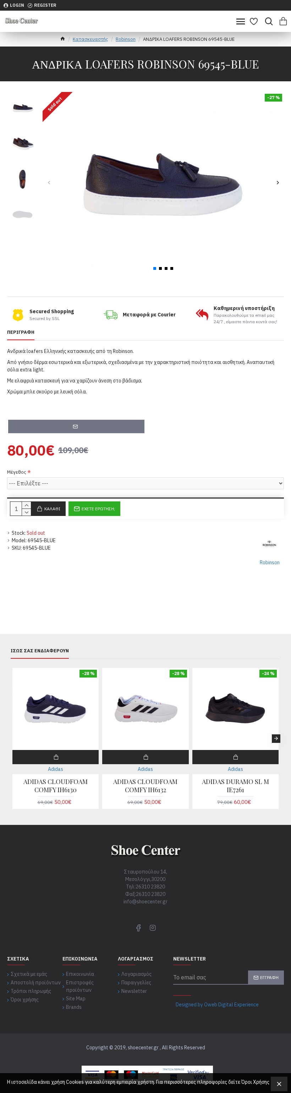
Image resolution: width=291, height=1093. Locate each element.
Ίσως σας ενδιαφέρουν (40, 651)
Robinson (126, 39)
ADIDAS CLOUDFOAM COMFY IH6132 (145, 786)
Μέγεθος (16, 472)
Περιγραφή (20, 332)
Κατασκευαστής (90, 39)
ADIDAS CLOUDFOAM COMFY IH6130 (55, 786)
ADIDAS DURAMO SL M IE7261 (235, 786)
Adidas (55, 769)
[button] (49, 182)
